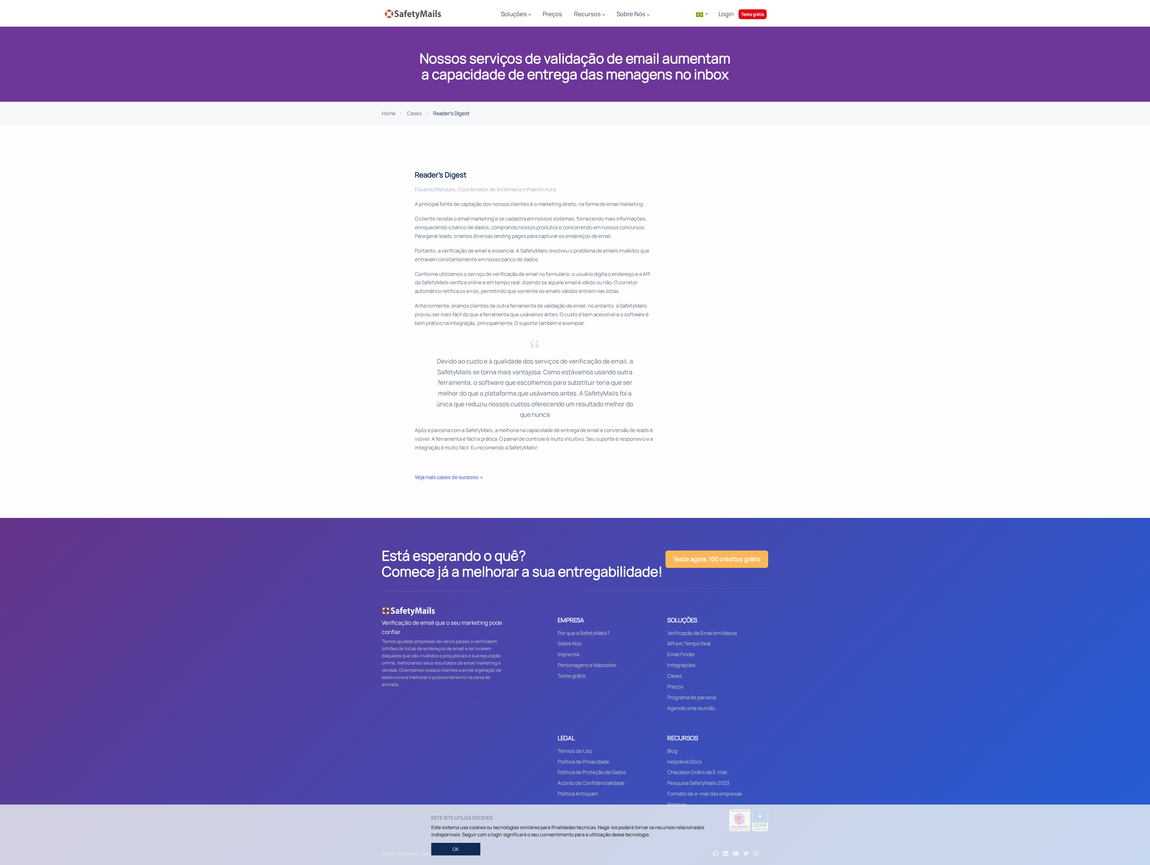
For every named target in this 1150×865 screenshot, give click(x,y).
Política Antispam (578, 793)
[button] (702, 14)
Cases (414, 113)
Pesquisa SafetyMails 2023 (698, 782)
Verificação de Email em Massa (702, 633)
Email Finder (681, 654)
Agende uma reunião (691, 708)
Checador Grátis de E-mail (697, 772)
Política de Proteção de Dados (592, 772)
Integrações (681, 665)
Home (389, 113)
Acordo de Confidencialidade (591, 782)
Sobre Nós (570, 643)
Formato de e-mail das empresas (704, 793)
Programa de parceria (691, 697)
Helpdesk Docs (684, 761)
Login (726, 14)
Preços (552, 14)
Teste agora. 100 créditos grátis (716, 559)
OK (456, 849)
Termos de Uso (575, 750)
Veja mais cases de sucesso (446, 477)
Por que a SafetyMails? (584, 633)
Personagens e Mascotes (587, 665)
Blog (672, 750)
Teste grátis (752, 14)
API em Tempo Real (689, 643)
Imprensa (568, 654)
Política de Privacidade (583, 761)
